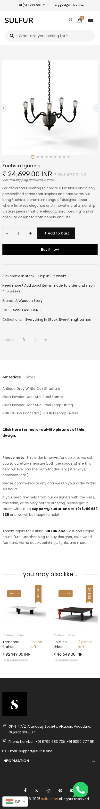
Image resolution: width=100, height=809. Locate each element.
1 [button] (32, 157)
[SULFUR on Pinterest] (60, 791)
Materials (11, 377)
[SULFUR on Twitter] (36, 791)
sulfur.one (49, 798)
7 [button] (60, 157)
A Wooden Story (28, 300)
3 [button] (42, 157)
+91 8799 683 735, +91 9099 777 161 (64, 741)
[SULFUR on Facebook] (25, 791)
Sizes (31, 377)
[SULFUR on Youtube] (72, 791)
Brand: (7, 300)
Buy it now (50, 249)
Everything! (68, 319)
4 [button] (47, 157)
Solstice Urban (60, 644)
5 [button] (51, 157)
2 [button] (38, 157)
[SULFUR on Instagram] (48, 791)
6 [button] (55, 157)
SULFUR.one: (55, 531)
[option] (50, 107)
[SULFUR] (19, 20)
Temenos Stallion (10, 644)
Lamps (85, 319)
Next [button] (96, 108)
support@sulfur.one (51, 508)
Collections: (12, 319)
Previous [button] (3, 108)
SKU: (5, 310)
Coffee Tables (13, 635)
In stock (14, 593)
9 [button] (68, 157)
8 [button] (64, 157)
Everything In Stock (41, 319)
